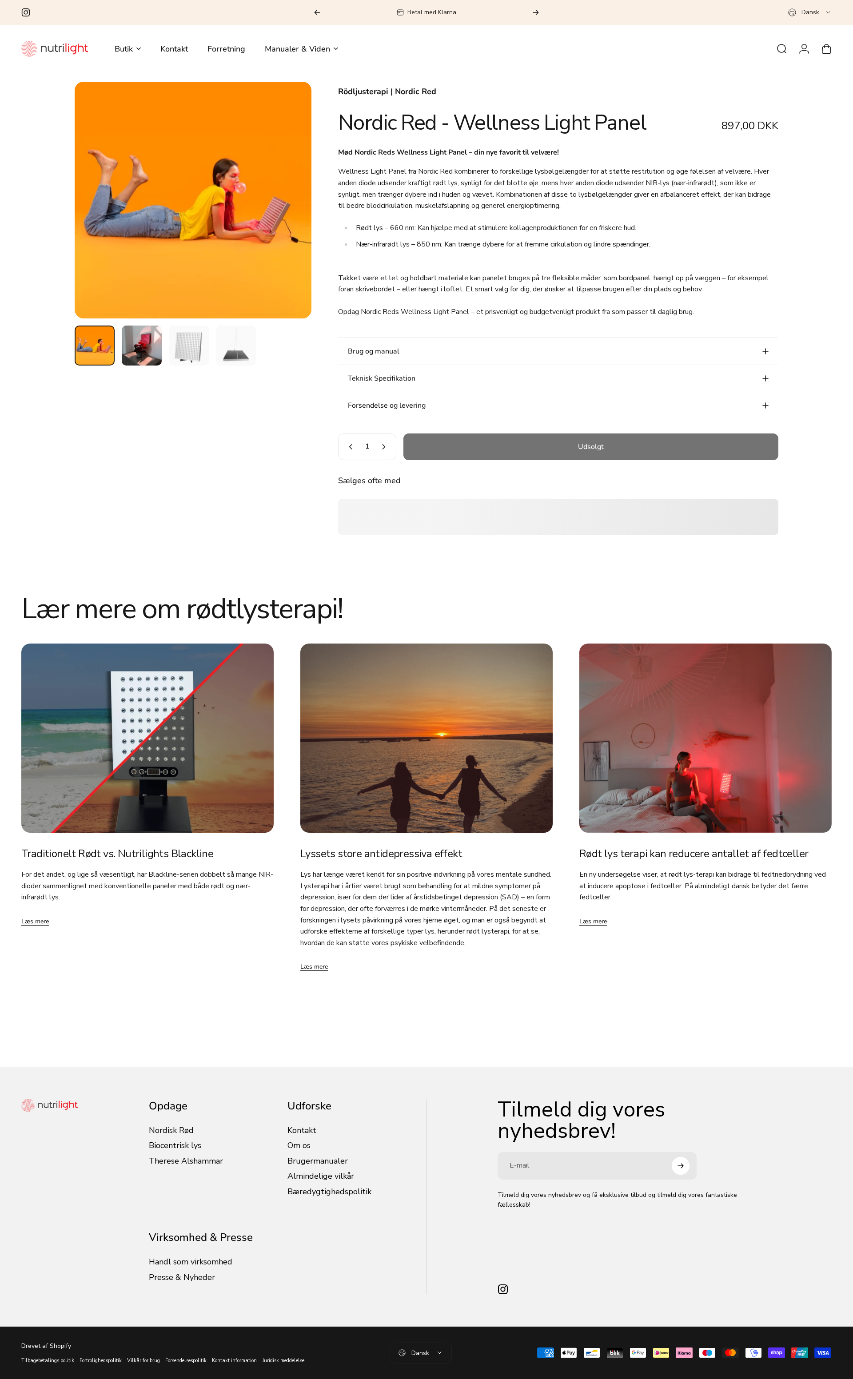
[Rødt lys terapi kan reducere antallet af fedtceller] (705, 738)
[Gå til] (95, 346)
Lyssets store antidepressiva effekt (381, 853)
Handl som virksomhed (190, 1262)
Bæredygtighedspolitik (329, 1192)
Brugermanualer (317, 1161)
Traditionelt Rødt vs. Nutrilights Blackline (117, 853)
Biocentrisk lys (175, 1146)
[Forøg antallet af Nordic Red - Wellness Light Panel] (385, 447)
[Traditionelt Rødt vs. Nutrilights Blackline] (147, 738)
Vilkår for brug (143, 1360)
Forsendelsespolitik (186, 1360)
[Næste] (536, 12)
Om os (299, 1146)
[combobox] (810, 12)
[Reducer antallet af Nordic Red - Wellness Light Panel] (349, 447)
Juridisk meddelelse (283, 1360)
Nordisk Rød (171, 1130)
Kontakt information (234, 1360)
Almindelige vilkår (320, 1176)
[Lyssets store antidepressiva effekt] (426, 738)
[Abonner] (681, 1166)
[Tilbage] (317, 12)
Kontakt (301, 1130)
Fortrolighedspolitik (101, 1360)
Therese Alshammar (186, 1161)
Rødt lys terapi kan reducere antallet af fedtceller (693, 853)
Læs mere (35, 921)
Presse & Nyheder (182, 1277)
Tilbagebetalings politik (47, 1360)
